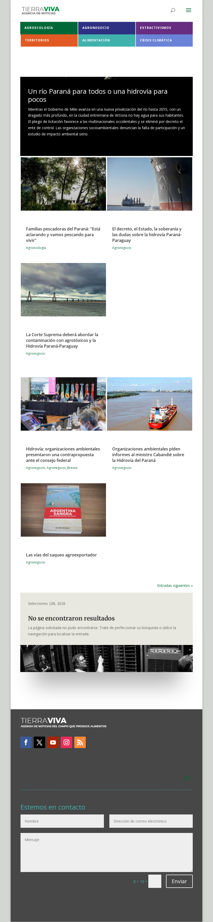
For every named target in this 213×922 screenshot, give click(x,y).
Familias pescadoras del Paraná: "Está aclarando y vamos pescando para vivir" (63, 234)
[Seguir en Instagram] (66, 742)
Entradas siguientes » (175, 585)
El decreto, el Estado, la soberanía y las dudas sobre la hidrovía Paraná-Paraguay (147, 234)
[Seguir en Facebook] (26, 742)
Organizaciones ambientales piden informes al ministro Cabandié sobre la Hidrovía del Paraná (148, 454)
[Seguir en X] (39, 742)
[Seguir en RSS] (80, 742)
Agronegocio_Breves (62, 468)
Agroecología (36, 248)
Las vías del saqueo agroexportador (61, 555)
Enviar (179, 881)
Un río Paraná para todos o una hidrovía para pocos (98, 95)
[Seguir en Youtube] (53, 742)
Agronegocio (35, 353)
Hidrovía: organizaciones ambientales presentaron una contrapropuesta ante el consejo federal (63, 454)
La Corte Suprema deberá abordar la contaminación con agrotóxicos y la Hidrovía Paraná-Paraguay (62, 340)
